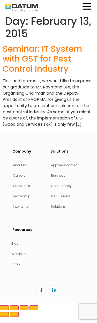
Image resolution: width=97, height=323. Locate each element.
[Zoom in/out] (4, 307)
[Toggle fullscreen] (14, 307)
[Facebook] (41, 290)
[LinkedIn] (54, 290)
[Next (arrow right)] (14, 314)
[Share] (24, 307)
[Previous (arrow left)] (4, 314)
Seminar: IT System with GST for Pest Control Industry (42, 58)
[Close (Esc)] (33, 307)
